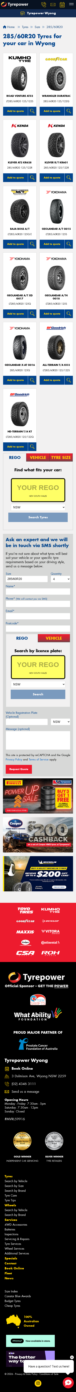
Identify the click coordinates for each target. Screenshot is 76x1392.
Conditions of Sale (48, 1374)
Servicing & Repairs (17, 1239)
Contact (10, 1263)
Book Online (14, 1268)
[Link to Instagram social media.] (38, 1383)
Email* (10, 611)
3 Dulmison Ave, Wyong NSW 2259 (39, 1076)
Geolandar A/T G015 (56, 228)
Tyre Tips (10, 1200)
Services (11, 1220)
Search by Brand (15, 1191)
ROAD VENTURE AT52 (19, 96)
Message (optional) (18, 729)
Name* (10, 586)
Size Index (11, 1291)
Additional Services (17, 1253)
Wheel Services (14, 1249)
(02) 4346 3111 (24, 1084)
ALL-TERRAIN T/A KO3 (56, 365)
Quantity (56, 574)
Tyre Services (13, 1244)
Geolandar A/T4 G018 (56, 297)
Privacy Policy (14, 759)
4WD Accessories (16, 1225)
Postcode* (12, 623)
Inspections (11, 1234)
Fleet (8, 1273)
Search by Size (14, 1186)
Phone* (26, 599)
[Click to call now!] (43, 4)
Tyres (9, 1176)
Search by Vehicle (16, 1181)
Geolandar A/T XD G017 (20, 297)
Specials (11, 1258)
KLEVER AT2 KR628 (20, 162)
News (9, 1278)
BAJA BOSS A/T (20, 228)
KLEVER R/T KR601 (56, 162)
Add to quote (15, 111)
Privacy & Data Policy (26, 1374)
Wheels (10, 1205)
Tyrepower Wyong (41, 13)
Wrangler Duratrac (56, 96)
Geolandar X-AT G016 (20, 365)
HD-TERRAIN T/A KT (20, 431)
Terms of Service (39, 759)
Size (8, 574)
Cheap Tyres (12, 1306)
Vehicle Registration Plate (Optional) (21, 715)
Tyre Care (11, 1195)
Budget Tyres (12, 1301)
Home (10, 27)
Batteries (10, 1229)
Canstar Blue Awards (18, 1296)
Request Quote (18, 769)
